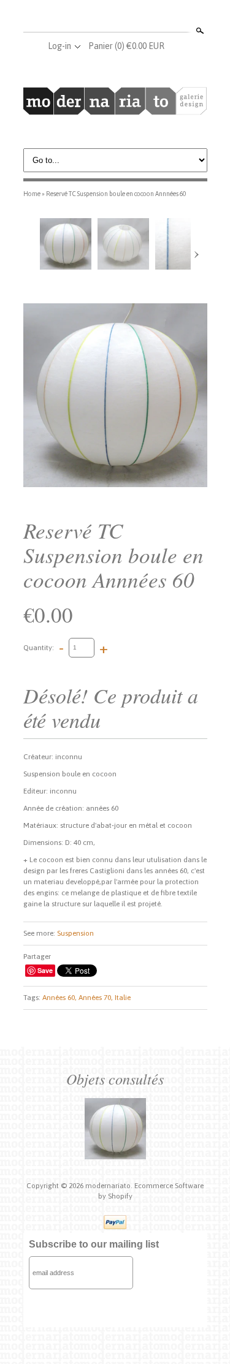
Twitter (114, 17)
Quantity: (38, 647)
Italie (123, 997)
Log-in (59, 46)
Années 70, (96, 997)
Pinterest (135, 17)
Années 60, (59, 997)
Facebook (94, 17)
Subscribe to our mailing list (94, 1244)
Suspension (75, 933)
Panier (126, 46)
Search (199, 30)
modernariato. (109, 1185)
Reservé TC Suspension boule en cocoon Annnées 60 (116, 193)
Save (45, 970)
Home (31, 193)
